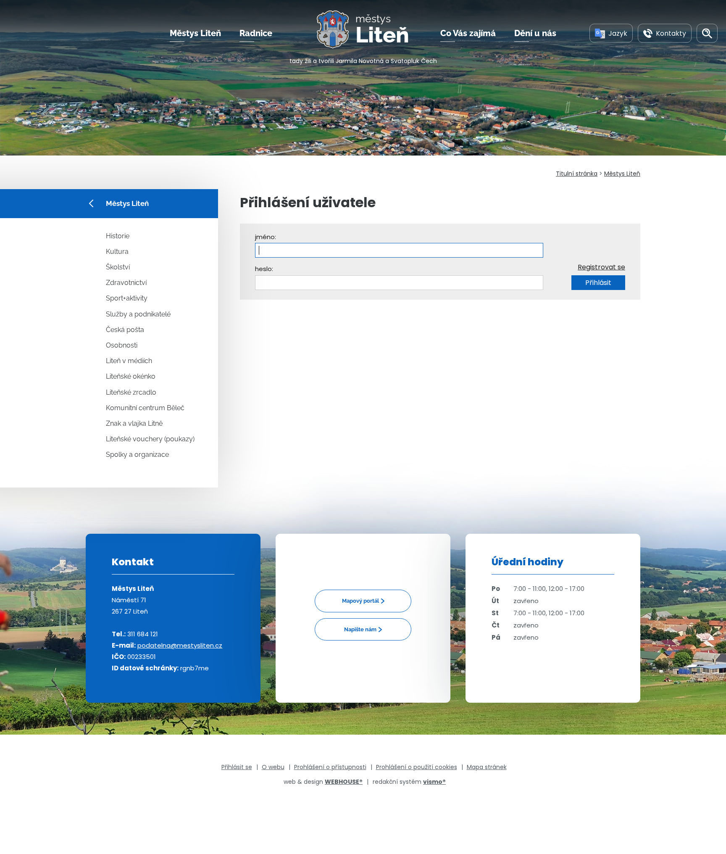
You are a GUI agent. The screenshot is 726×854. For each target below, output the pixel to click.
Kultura (117, 252)
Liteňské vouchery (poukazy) (150, 439)
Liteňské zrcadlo (131, 392)
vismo (434, 782)
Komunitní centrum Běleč (145, 408)
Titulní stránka (576, 173)
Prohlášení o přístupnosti (330, 767)
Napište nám (360, 629)
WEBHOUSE (344, 782)
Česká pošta (125, 330)
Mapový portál (360, 601)
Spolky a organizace (137, 455)
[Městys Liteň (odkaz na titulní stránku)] (336, 29)
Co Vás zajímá (468, 33)
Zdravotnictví (126, 283)
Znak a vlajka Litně (134, 423)
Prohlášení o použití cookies (416, 767)
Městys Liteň (195, 33)
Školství (118, 267)
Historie (117, 236)
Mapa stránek (487, 767)
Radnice (255, 33)
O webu (273, 767)
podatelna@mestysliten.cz (179, 645)
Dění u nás (535, 33)
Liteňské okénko (130, 376)
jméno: (265, 236)
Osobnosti (121, 345)
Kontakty (671, 33)
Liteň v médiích (129, 361)
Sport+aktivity (126, 298)
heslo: (264, 268)
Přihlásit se (236, 767)
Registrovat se (601, 267)
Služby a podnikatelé (138, 314)
